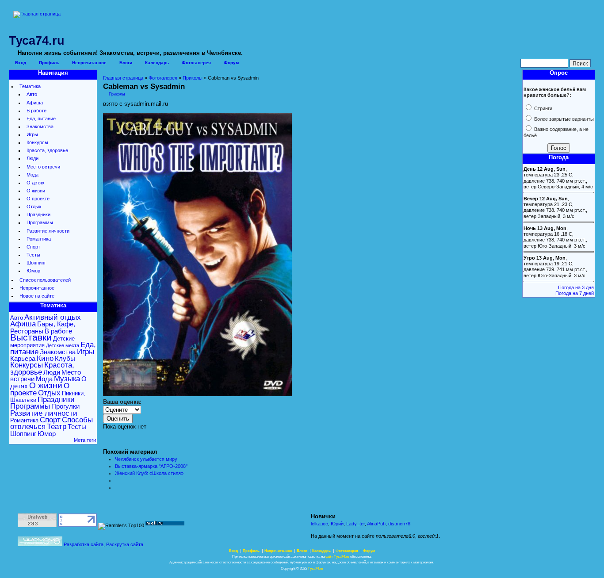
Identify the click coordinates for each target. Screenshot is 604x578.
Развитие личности (48, 230)
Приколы (193, 77)
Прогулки (65, 406)
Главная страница (123, 77)
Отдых (34, 206)
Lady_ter (355, 523)
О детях (36, 182)
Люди (32, 158)
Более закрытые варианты (563, 119)
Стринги (542, 108)
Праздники (38, 214)
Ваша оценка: (122, 401)
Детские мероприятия (42, 341)
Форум (231, 62)
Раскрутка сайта (124, 544)
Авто (32, 94)
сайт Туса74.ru (337, 557)
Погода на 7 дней (574, 293)
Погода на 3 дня (576, 287)
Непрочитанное (89, 62)
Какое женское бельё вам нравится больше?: (555, 92)
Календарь (157, 62)
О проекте (38, 198)
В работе (36, 110)
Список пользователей (45, 280)
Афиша (35, 102)
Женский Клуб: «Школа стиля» (149, 473)
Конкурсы (37, 142)
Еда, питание (41, 118)
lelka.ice (319, 523)
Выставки (31, 337)
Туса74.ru (315, 568)
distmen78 (399, 523)
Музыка (67, 379)
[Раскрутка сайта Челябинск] (40, 544)
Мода (32, 174)
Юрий (337, 523)
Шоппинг (36, 262)
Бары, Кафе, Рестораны (42, 327)
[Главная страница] (37, 13)
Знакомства (40, 126)
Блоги (125, 62)
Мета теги (85, 440)
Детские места (62, 345)
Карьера (22, 358)
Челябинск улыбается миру (146, 459)
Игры (32, 134)
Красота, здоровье (47, 150)
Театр (56, 426)
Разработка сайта (83, 544)
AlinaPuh (376, 523)
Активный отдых (52, 317)
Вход (20, 62)
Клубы (65, 358)
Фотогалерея (196, 62)
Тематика (30, 86)
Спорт (33, 246)
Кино (45, 358)
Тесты (33, 254)
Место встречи (43, 166)
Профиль (49, 62)
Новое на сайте (36, 296)
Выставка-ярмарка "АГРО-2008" (151, 466)
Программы (40, 222)
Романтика (39, 238)
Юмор (33, 270)
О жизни (36, 190)
